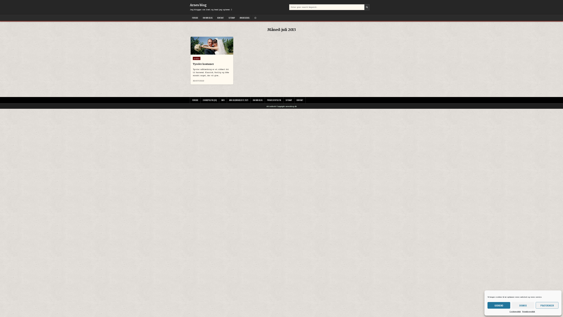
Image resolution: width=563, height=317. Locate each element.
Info (223, 100)
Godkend (499, 305)
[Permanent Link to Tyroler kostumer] (212, 46)
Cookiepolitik (515, 311)
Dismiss (523, 305)
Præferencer (547, 305)
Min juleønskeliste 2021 (238, 100)
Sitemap (232, 17)
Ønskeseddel (245, 17)
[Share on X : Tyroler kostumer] (205, 51)
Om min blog (208, 17)
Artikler (197, 58)
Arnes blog (198, 5)
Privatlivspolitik (528, 311)
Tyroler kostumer (203, 64)
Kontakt (220, 17)
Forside (195, 17)
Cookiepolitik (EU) (210, 100)
